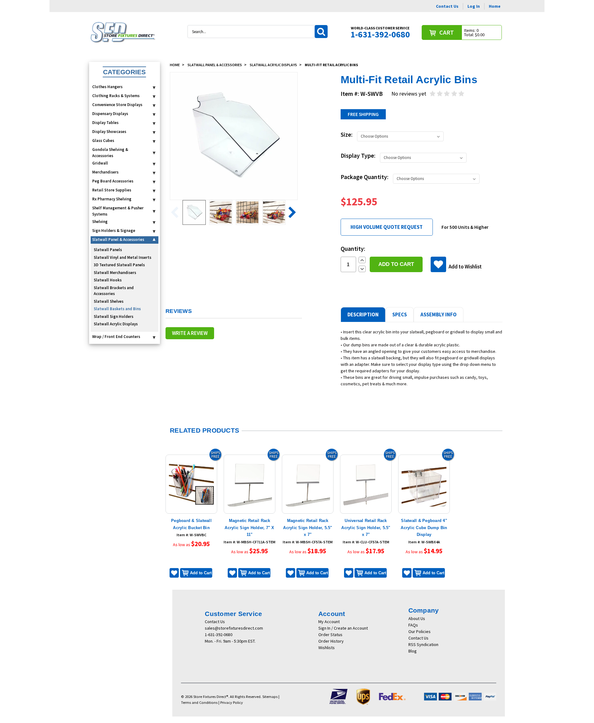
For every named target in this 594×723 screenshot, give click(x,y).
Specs (399, 314)
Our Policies (419, 631)
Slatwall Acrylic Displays (116, 324)
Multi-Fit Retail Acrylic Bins (331, 64)
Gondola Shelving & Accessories (110, 152)
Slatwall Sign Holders (113, 316)
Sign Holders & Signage (113, 230)
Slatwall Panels (108, 249)
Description (363, 314)
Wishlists (326, 647)
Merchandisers (105, 172)
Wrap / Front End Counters (116, 336)
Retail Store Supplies (111, 190)
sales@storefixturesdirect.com (234, 628)
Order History (331, 641)
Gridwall (100, 163)
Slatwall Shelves (108, 301)
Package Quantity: (365, 177)
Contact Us (447, 6)
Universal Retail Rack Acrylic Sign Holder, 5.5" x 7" (365, 527)
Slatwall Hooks (108, 280)
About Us (416, 618)
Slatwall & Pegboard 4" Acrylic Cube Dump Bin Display (424, 527)
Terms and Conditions (199, 702)
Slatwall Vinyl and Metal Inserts (122, 257)
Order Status (330, 634)
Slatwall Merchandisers (115, 272)
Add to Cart (201, 573)
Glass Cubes (103, 140)
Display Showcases (109, 131)
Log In (473, 6)
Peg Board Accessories (112, 181)
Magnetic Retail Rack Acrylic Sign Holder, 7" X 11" (249, 527)
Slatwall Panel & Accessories (118, 239)
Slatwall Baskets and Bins (117, 308)
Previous (177, 212)
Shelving (100, 221)
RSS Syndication (423, 644)
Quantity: (353, 248)
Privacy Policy (231, 702)
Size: (347, 134)
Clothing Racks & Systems (116, 95)
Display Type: (358, 155)
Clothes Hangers (107, 86)
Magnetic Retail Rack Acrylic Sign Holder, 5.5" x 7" (307, 527)
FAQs (413, 625)
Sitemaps (270, 696)
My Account (329, 621)
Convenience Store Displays (117, 104)
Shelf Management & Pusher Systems (118, 211)
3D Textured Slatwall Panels (119, 264)
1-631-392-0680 (218, 634)
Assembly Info (438, 314)
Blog (412, 651)
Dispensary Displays (110, 113)
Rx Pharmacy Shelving (111, 199)
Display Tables (105, 122)
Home (495, 6)
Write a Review (190, 333)
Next (290, 212)
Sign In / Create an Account (343, 628)
